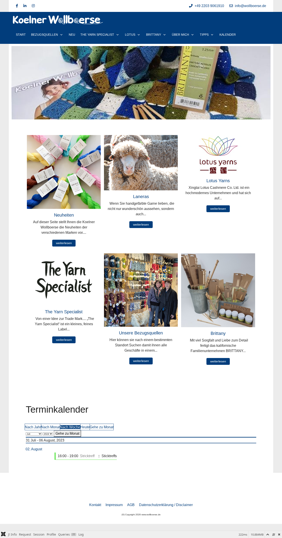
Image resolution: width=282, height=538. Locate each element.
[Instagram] (33, 6)
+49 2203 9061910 (209, 6)
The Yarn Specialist (64, 311)
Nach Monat (50, 427)
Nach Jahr (33, 427)
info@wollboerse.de (250, 6)
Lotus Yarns (218, 180)
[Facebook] (17, 6)
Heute (85, 427)
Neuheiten (64, 215)
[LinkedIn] (24, 6)
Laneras (141, 196)
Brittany (218, 333)
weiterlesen (64, 243)
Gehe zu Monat (101, 427)
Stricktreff (87, 456)
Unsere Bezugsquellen (141, 332)
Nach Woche (70, 427)
